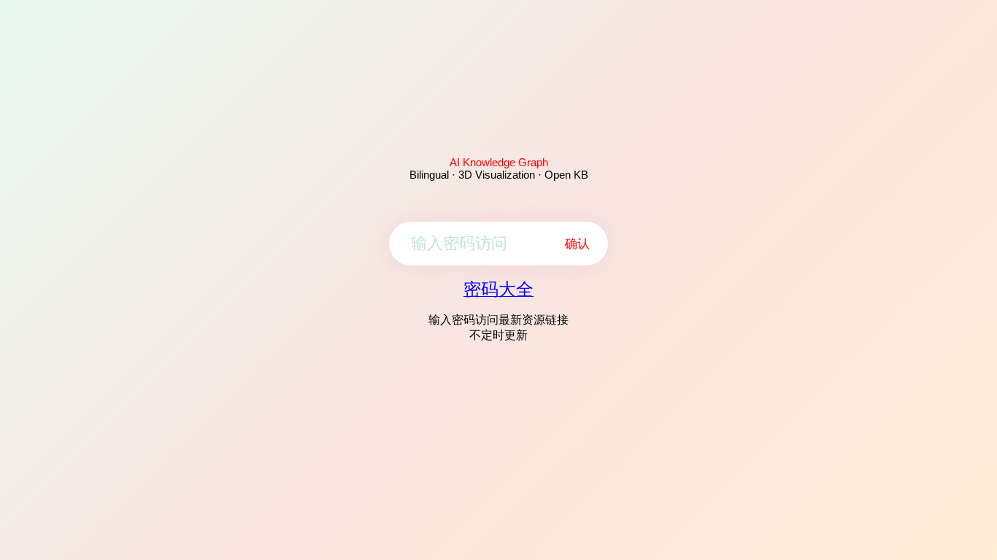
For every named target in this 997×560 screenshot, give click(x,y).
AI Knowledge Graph (499, 162)
